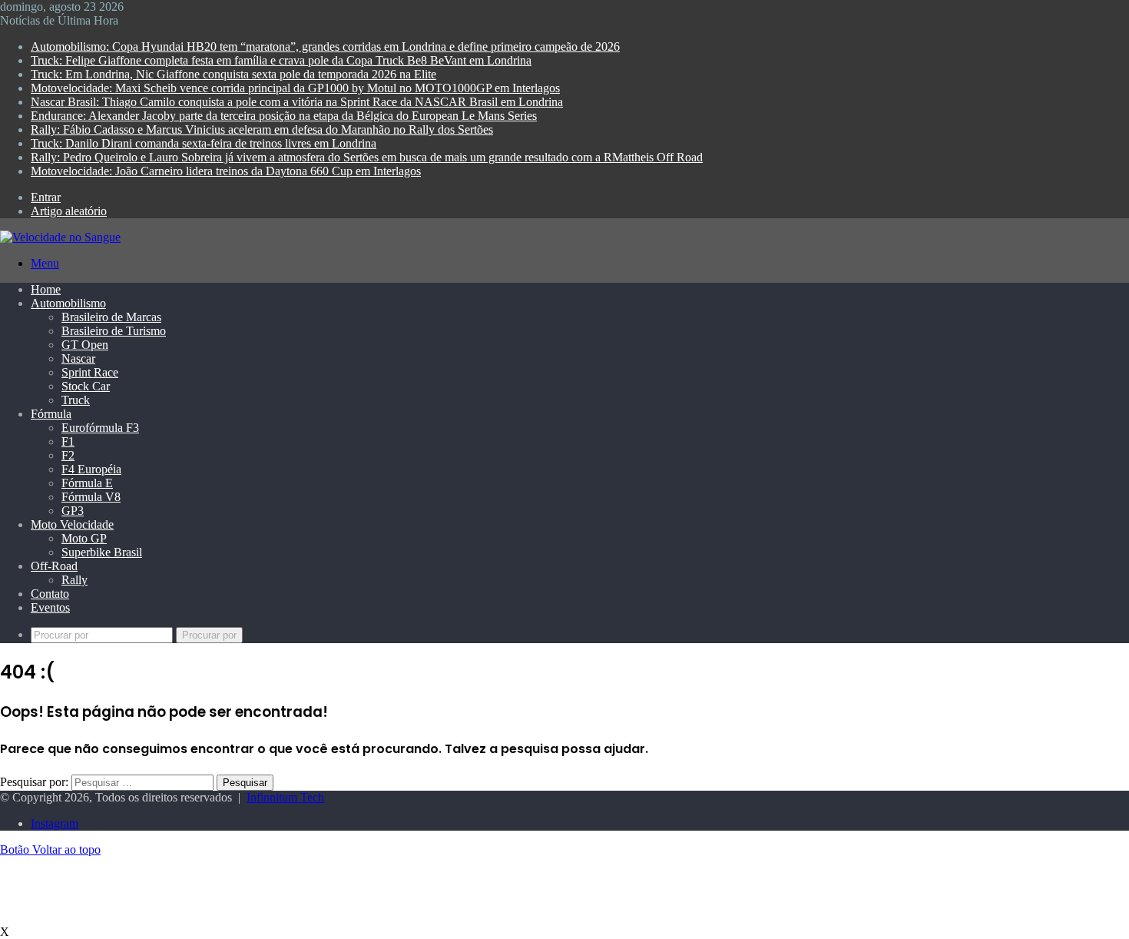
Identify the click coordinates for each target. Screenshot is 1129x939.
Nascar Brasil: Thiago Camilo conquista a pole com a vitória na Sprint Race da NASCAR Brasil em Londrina (297, 101)
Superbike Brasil (101, 552)
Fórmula (51, 413)
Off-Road (54, 565)
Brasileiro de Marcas (111, 317)
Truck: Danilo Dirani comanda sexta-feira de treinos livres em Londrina (203, 143)
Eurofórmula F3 (100, 427)
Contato (50, 593)
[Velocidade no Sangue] (60, 237)
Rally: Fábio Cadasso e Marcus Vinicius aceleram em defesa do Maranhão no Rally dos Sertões (262, 129)
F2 (67, 455)
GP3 (72, 510)
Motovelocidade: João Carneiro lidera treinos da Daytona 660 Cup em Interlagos (226, 171)
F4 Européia (91, 469)
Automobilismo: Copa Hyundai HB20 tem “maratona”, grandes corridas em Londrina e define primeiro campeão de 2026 (325, 46)
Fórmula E (87, 482)
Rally (74, 579)
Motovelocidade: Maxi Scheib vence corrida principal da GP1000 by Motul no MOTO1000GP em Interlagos (295, 88)
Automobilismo (68, 303)
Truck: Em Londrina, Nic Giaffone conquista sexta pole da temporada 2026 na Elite (233, 74)
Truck (75, 399)
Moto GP (84, 538)
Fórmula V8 (91, 496)
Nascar (78, 358)
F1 (67, 441)
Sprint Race (89, 372)
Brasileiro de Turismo (113, 330)
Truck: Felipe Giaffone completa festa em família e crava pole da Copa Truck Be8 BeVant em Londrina (281, 60)
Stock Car (85, 386)
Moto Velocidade (72, 524)
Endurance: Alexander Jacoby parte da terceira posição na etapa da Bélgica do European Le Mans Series (284, 115)
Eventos (50, 607)
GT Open (84, 344)
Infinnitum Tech (285, 797)
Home (46, 289)
